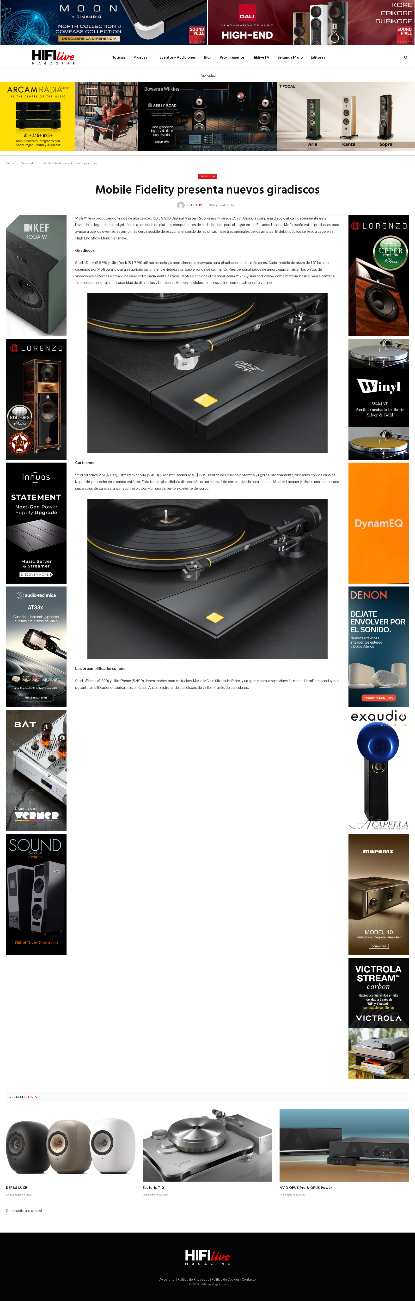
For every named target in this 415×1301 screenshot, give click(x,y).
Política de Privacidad (193, 1279)
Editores (318, 57)
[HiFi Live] (53, 57)
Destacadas (207, 176)
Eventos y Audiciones (177, 57)
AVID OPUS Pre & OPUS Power (306, 1188)
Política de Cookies (226, 1279)
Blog (208, 57)
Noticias (118, 57)
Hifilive (197, 205)
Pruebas (140, 57)
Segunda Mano (290, 57)
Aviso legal (167, 1279)
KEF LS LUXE (16, 1188)
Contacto (249, 1279)
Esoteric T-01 (154, 1188)
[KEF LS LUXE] (70, 1145)
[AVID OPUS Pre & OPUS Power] (344, 1145)
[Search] (405, 57)
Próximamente (232, 57)
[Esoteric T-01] (207, 1145)
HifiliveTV (260, 57)
